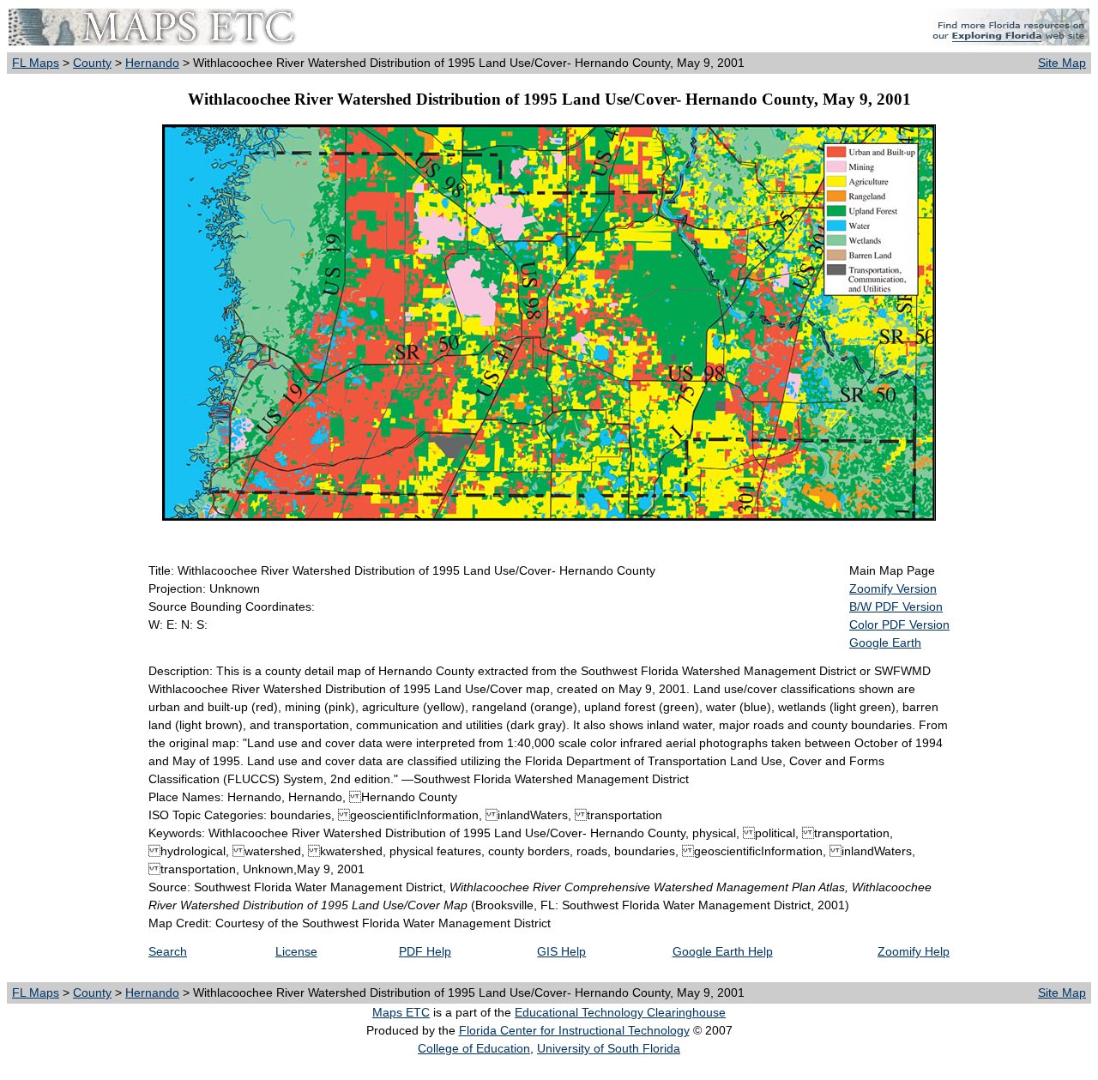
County (92, 62)
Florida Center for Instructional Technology (574, 1030)
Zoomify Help (914, 951)
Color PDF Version (899, 624)
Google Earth (885, 642)
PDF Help (425, 951)
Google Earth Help (723, 951)
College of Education (474, 1048)
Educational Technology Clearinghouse (620, 1012)
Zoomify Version (893, 588)
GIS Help (561, 951)
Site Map (1062, 62)
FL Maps (35, 62)
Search (167, 951)
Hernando (152, 62)
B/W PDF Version (896, 606)
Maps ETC (401, 1012)
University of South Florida (608, 1048)
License (296, 951)
